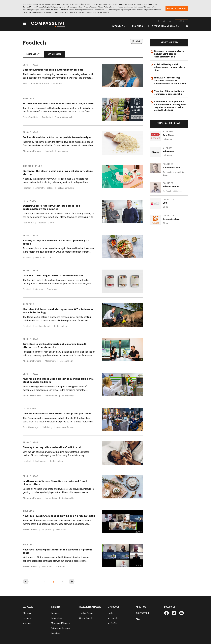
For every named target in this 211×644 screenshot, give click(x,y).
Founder (168, 164)
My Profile (112, 623)
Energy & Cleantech (63, 117)
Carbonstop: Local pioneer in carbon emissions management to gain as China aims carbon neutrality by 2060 (170, 106)
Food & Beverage (31, 427)
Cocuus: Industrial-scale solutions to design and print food (57, 413)
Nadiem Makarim (171, 167)
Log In (110, 613)
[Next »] (71, 581)
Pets (25, 83)
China (165, 207)
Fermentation (51, 396)
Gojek (165, 175)
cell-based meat (43, 326)
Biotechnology (60, 326)
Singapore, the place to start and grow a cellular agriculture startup (58, 172)
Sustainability (68, 498)
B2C (52, 257)
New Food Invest (30, 530)
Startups (27, 613)
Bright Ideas (30, 65)
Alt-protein (47, 530)
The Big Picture (32, 166)
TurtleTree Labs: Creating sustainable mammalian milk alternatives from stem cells (54, 345)
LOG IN (181, 21)
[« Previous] (26, 581)
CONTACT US (142, 613)
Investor (168, 199)
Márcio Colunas (171, 186)
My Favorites (113, 618)
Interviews (29, 201)
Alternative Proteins (40, 83)
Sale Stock (168, 134)
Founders (27, 618)
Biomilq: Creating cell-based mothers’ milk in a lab (52, 447)
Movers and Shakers (60, 623)
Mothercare (50, 361)
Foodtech (57, 83)
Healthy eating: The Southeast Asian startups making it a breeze (56, 242)
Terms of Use (28, 7)
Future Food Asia (30, 117)
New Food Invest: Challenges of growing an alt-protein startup (59, 515)
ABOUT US (141, 607)
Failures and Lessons (60, 628)
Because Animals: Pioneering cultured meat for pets (53, 69)
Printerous (168, 151)
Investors (27, 623)
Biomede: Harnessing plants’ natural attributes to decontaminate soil (169, 53)
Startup (168, 132)
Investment (61, 530)
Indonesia (167, 139)
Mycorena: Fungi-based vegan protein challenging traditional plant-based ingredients (58, 380)
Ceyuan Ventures (172, 219)
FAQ (138, 619)
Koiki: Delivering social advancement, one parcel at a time (169, 67)
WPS (165, 202)
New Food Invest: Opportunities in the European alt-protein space (57, 551)
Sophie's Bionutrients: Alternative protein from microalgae (57, 137)
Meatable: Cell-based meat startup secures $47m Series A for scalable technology (58, 311)
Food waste (52, 289)
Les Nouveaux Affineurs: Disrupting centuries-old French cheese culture (55, 482)
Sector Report (85, 618)
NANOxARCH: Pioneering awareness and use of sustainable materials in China (170, 80)
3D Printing (47, 427)
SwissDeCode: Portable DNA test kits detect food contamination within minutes (51, 207)
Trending (28, 99)
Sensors (39, 289)
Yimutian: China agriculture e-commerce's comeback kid (169, 92)
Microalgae (63, 151)
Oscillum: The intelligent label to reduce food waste (53, 275)
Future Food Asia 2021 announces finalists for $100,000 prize (58, 103)
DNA (52, 223)
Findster (179, 191)
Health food (41, 257)
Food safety (28, 223)
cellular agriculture (66, 188)
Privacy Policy (42, 7)
